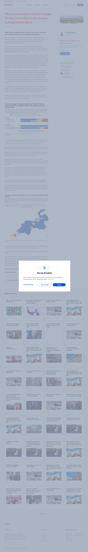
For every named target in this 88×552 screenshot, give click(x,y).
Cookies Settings (28, 284)
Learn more (50, 279)
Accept (59, 284)
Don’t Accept (45, 284)
